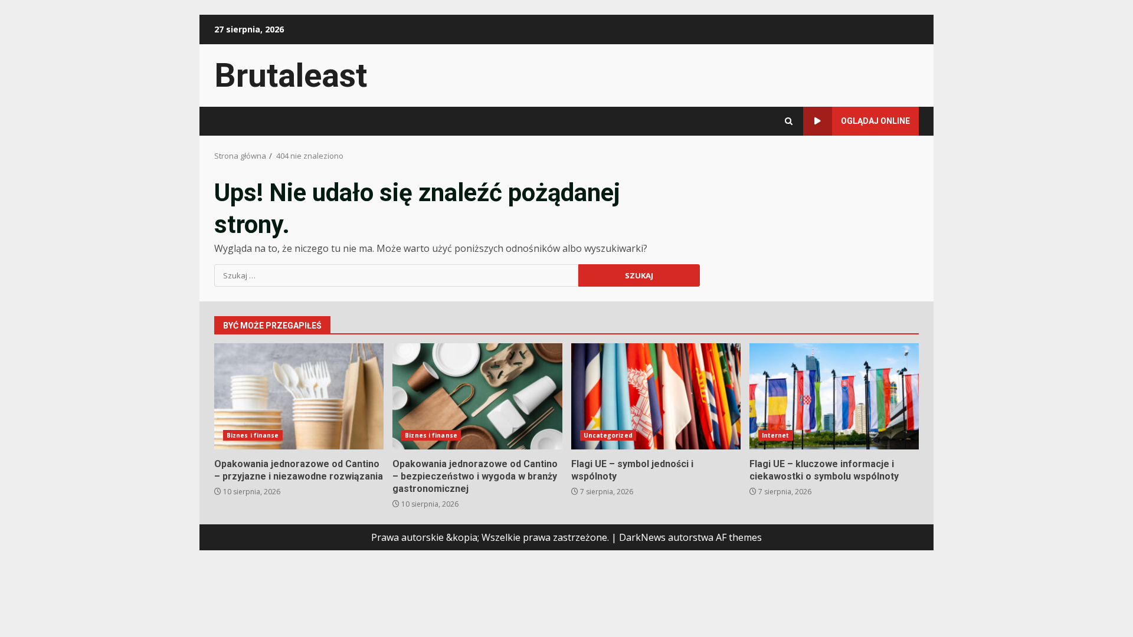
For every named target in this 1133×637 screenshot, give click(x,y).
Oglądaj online (875, 121)
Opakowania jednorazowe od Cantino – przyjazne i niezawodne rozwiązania (299, 396)
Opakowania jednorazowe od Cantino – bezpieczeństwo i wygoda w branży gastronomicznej (477, 396)
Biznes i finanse (253, 435)
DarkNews (642, 537)
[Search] (789, 121)
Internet (776, 435)
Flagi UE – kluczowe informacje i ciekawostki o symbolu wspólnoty (834, 396)
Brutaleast (290, 75)
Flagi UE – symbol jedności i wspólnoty (656, 396)
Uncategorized (608, 435)
